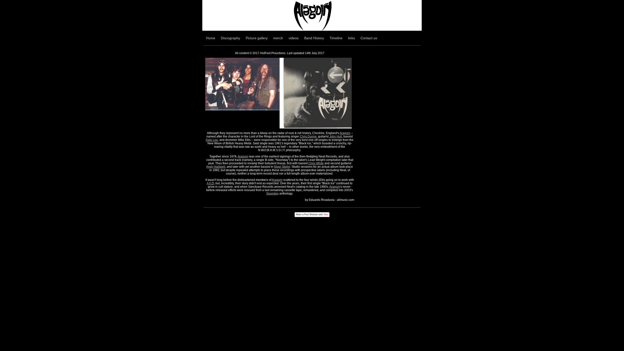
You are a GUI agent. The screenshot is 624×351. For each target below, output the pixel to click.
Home (210, 38)
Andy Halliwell (215, 166)
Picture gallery (257, 38)
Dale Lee (212, 140)
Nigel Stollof (282, 166)
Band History (314, 38)
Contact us (369, 38)
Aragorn (345, 133)
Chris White (316, 163)
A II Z (210, 183)
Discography (230, 38)
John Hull (335, 136)
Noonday (272, 193)
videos (294, 38)
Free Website (311, 214)
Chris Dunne (308, 136)
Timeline (336, 38)
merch (278, 38)
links (351, 38)
